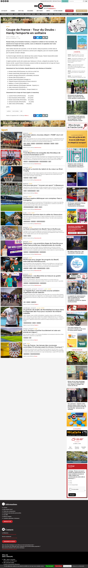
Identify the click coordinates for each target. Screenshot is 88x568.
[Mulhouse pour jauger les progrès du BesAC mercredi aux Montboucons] (11, 263)
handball (33, 143)
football (36, 207)
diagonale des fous (27, 322)
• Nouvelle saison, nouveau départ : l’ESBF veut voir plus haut (76, 55)
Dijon (24, 343)
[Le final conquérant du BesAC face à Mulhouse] (11, 232)
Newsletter (7, 521)
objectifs (52, 143)
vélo (21, 111)
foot (30, 337)
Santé (45, 289)
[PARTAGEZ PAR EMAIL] (43, 37)
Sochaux (25, 196)
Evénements (41, 289)
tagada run (34, 302)
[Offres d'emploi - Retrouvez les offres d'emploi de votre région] (77, 128)
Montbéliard (26, 308)
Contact (5, 507)
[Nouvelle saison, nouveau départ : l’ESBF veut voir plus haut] (11, 138)
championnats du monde (33, 161)
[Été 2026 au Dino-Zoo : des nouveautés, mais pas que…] (77, 243)
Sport (8, 26)
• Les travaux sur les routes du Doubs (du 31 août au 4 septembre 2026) (76, 72)
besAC (31, 177)
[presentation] (67, 357)
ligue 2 (40, 207)
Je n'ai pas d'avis (74, 484)
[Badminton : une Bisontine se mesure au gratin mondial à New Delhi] (11, 279)
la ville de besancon (31, 190)
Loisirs (29, 212)
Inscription (72, 232)
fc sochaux (26, 337)
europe (28, 143)
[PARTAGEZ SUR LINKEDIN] (40, 37)
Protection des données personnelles (12, 513)
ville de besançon (27, 145)
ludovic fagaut (46, 143)
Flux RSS (5, 514)
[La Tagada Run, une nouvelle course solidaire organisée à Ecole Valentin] (11, 294)
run (24, 302)
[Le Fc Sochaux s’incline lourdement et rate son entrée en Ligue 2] (11, 334)
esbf (25, 143)
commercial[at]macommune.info (9, 537)
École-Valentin (27, 289)
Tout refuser (58, 566)
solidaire (28, 302)
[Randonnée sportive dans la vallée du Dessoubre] (11, 218)
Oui (71, 480)
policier (34, 322)
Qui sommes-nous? (8, 509)
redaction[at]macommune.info (9, 534)
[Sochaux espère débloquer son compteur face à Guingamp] (11, 201)
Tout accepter (49, 566)
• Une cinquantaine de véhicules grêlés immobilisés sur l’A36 (77, 76)
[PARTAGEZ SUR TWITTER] (37, 37)
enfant (25, 190)
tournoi (35, 177)
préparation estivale (41, 268)
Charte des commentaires (9, 511)
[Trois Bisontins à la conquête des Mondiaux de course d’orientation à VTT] (11, 156)
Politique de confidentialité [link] (78, 566)
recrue (48, 268)
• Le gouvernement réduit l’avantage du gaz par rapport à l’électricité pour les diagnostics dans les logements (76, 66)
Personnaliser (67, 566)
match (35, 268)
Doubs (25, 212)
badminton (26, 252)
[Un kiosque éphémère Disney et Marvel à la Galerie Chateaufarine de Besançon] (77, 194)
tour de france (26, 353)
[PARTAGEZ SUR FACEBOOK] (34, 37)
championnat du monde (33, 252)
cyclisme (9, 111)
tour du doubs (16, 111)
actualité (34, 289)
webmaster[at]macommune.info (9, 549)
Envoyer (72, 494)
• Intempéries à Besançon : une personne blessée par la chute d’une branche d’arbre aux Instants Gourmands (77, 60)
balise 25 (25, 161)
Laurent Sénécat (39, 143)
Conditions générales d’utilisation (11, 518)
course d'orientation (43, 161)
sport (50, 161)
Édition (46, 8)
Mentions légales (7, 516)
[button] (83, 1)
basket (25, 235)
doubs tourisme (27, 221)
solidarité (38, 322)
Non (71, 482)
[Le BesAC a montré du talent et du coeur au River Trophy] (11, 172)
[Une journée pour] (11, 188)
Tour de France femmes (35, 353)
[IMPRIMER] (46, 37)
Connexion (82, 232)
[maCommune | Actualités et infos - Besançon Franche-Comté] (44, 6)
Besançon (25, 133)
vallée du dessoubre (41, 221)
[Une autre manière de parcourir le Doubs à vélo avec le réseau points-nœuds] (77, 319)
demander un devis (9, 541)
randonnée (33, 221)
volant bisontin (42, 252)
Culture (38, 308)
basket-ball (26, 177)
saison (56, 143)
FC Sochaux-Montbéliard (28, 207)
